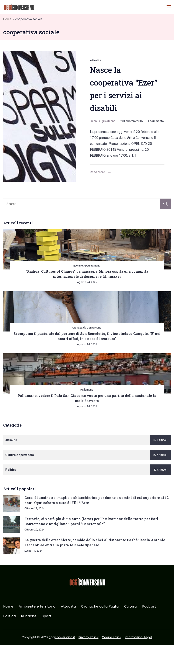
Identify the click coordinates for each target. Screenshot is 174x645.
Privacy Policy (88, 637)
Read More (97, 172)
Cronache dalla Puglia (100, 606)
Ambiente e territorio (37, 606)
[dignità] (43, 116)
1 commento (155, 121)
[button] (8, 636)
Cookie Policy (111, 637)
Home (8, 606)
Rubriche (28, 616)
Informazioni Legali (138, 637)
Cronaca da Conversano (86, 327)
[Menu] (169, 7)
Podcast (149, 606)
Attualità (95, 60)
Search (165, 204)
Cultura (130, 606)
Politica (9, 616)
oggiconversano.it (62, 637)
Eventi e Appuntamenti (86, 265)
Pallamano (86, 389)
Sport (47, 616)
